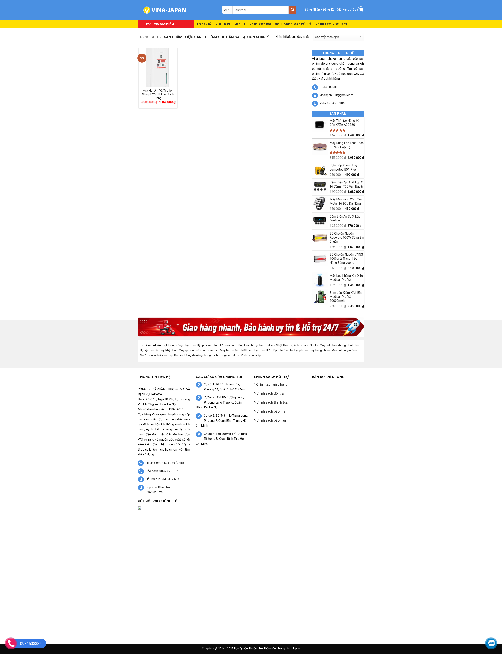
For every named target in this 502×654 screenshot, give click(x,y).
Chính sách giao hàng (331, 23)
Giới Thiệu (223, 23)
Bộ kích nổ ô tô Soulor (303, 345)
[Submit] (292, 10)
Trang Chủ (204, 23)
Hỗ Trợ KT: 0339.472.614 (162, 479)
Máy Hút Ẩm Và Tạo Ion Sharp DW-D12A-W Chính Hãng (158, 94)
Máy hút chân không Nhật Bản (339, 345)
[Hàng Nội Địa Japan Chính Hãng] (177, 10)
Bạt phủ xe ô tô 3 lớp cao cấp (216, 345)
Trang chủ (148, 37)
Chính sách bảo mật (271, 411)
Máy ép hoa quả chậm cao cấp (198, 350)
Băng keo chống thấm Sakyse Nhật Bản (262, 345)
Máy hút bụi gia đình (344, 350)
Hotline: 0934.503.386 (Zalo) (165, 462)
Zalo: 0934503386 (332, 103)
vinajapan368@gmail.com (336, 95)
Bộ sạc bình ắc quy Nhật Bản (158, 350)
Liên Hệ (240, 23)
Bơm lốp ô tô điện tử (279, 350)
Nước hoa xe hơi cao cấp (156, 355)
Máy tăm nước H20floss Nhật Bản (242, 350)
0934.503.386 (329, 87)
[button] (319, 9)
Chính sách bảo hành (264, 23)
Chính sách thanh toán (272, 402)
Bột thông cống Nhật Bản (179, 345)
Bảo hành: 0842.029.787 (162, 471)
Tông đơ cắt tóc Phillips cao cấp (240, 355)
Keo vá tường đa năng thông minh (196, 355)
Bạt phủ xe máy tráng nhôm (312, 350)
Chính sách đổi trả (297, 23)
